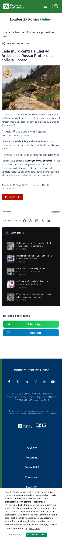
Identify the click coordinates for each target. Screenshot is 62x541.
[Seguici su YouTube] (53, 381)
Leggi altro (34, 528)
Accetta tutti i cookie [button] (36, 534)
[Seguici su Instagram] (36, 381)
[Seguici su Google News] (45, 381)
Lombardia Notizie (24, 19)
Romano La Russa (28, 168)
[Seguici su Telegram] (27, 381)
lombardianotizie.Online (31, 369)
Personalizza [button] (14, 534)
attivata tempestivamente (40, 161)
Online (45, 19)
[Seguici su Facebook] (10, 381)
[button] (56, 6)
